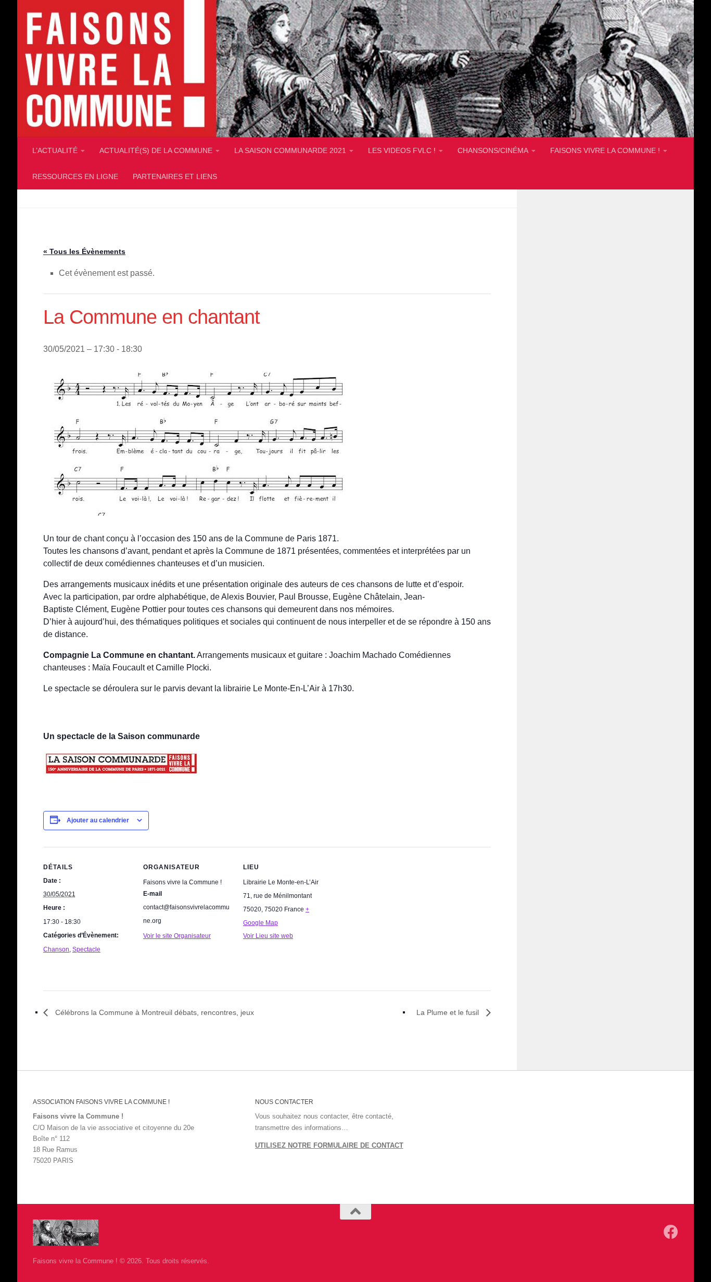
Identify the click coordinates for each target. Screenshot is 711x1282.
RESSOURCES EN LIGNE (75, 176)
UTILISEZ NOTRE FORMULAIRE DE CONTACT (329, 1145)
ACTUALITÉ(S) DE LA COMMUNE (155, 150)
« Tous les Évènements (84, 251)
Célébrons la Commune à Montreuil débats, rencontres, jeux (153, 1012)
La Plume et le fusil (448, 1012)
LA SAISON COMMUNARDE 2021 (290, 150)
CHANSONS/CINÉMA (493, 150)
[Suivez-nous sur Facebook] (671, 1232)
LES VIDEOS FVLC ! (402, 150)
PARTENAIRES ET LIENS (175, 176)
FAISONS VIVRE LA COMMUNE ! (605, 150)
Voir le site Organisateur (177, 936)
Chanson (56, 949)
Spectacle (86, 949)
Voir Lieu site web (268, 936)
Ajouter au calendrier (98, 820)
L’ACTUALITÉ (55, 150)
